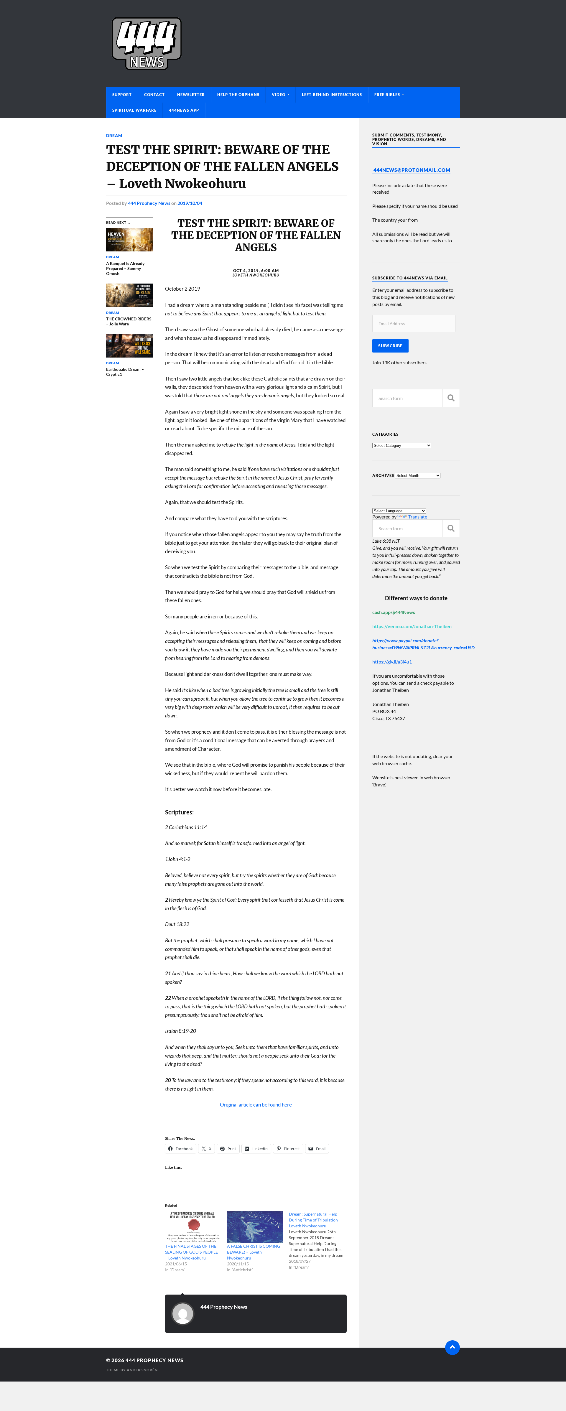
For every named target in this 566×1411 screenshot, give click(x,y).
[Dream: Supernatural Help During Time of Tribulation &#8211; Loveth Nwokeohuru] (320, 1240)
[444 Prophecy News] (283, 43)
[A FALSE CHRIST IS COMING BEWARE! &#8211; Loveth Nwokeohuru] (255, 1227)
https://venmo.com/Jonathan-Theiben (412, 626)
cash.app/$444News (393, 612)
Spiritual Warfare (134, 110)
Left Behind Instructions (332, 94)
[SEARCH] (451, 398)
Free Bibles (387, 94)
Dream (114, 135)
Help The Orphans (238, 94)
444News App (184, 110)
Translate (417, 516)
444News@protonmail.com (412, 170)
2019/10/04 (189, 203)
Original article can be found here (256, 1105)
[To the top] (452, 1347)
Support (122, 94)
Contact (154, 94)
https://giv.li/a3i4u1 (392, 661)
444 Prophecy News (149, 203)
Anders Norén (142, 1370)
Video (278, 94)
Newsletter (191, 94)
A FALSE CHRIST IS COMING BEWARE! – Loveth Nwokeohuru (253, 1252)
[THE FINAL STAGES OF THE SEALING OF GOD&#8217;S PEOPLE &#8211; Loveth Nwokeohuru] (193, 1227)
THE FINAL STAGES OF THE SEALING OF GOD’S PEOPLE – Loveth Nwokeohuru (191, 1252)
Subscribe (390, 345)
